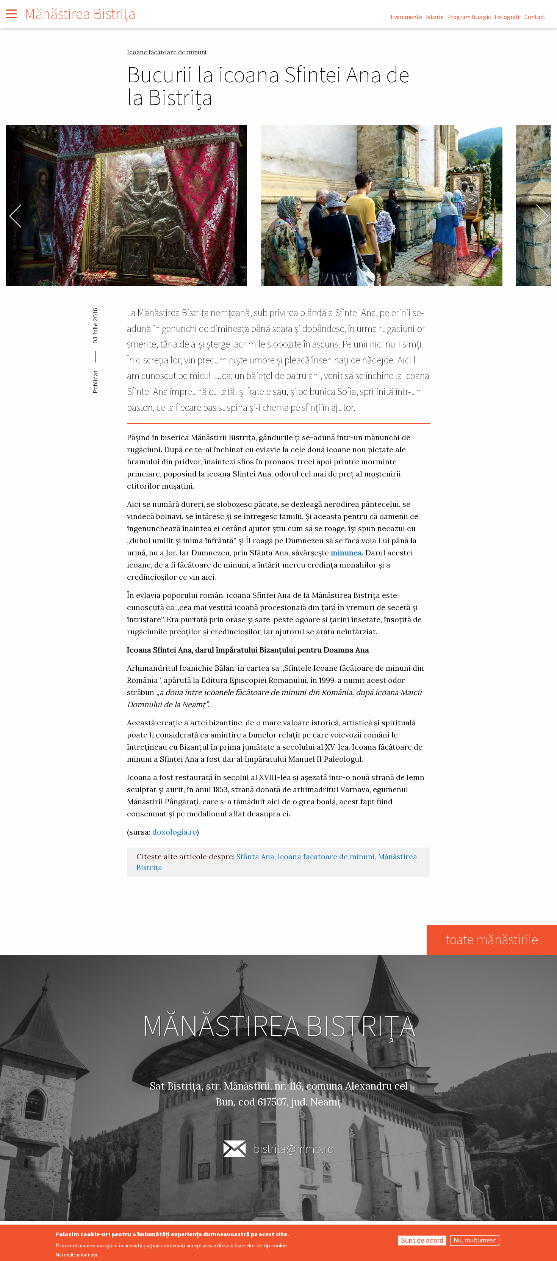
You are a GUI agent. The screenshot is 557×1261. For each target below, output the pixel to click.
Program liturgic (469, 17)
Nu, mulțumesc (475, 1240)
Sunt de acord (422, 1240)
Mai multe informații (76, 1255)
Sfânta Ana (255, 856)
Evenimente (406, 17)
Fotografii (507, 17)
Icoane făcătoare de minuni (167, 52)
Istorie (434, 17)
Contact (535, 17)
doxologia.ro (174, 831)
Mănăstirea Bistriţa (80, 14)
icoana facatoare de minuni (326, 856)
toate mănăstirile (492, 940)
